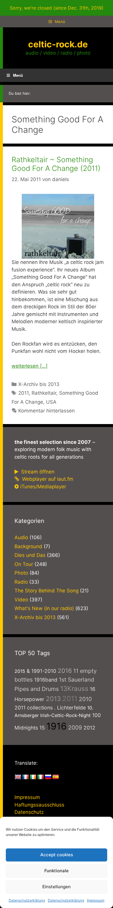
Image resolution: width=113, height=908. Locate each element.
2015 (19, 671)
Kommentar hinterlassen (46, 411)
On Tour (23, 564)
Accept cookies (56, 854)
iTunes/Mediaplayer (43, 486)
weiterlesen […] (30, 366)
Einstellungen (56, 886)
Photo (21, 573)
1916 (56, 726)
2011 (23, 393)
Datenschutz (29, 812)
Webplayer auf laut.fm (47, 479)
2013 (53, 699)
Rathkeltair (44, 393)
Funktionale (56, 870)
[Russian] (48, 777)
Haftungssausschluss (39, 805)
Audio (21, 537)
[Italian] (40, 777)
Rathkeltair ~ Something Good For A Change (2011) (56, 164)
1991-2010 (43, 671)
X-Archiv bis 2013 (38, 384)
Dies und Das (29, 555)
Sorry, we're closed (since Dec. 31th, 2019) (56, 8)
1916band (45, 680)
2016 (65, 670)
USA (51, 402)
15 (42, 728)
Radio (21, 582)
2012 (89, 728)
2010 (85, 699)
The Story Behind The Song (46, 591)
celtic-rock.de (58, 44)
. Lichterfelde (70, 708)
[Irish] (33, 777)
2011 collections (33, 708)
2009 (75, 727)
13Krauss (74, 688)
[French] (25, 777)
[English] (17, 777)
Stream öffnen (37, 472)
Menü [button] (18, 75)
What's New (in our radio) (44, 608)
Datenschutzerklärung (27, 900)
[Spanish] (55, 777)
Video (21, 600)
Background (28, 546)
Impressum (95, 900)
